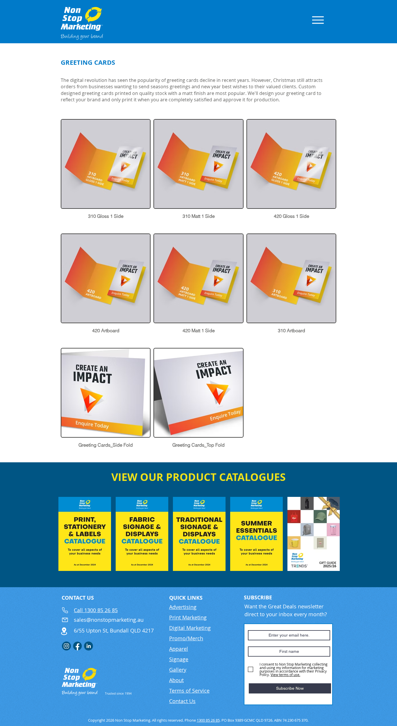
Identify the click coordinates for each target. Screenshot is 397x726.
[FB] (77, 646)
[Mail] (65, 619)
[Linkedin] (88, 646)
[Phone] (65, 610)
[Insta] (66, 646)
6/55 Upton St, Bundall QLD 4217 (114, 630)
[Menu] (318, 20)
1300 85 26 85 (208, 720)
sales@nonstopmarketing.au (109, 619)
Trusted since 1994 (118, 694)
